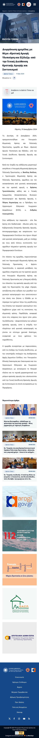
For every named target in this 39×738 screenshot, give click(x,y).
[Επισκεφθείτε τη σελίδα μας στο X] (10, 718)
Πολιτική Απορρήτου (19, 707)
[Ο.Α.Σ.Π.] (19, 603)
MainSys (31, 735)
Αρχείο (19, 687)
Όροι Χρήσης (19, 702)
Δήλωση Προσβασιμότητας (19, 697)
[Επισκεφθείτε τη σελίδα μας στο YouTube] (24, 718)
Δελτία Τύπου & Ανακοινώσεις (17, 11)
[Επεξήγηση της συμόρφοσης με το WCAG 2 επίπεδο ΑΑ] (19, 733)
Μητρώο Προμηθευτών (20, 692)
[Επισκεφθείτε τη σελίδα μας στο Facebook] (14, 718)
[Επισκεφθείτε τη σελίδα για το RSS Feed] (29, 718)
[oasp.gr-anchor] (19, 638)
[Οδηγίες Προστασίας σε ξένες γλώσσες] (19, 501)
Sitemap (19, 712)
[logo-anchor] (13, 670)
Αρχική (4, 11)
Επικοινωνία (19, 677)
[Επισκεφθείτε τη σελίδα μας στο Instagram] (19, 718)
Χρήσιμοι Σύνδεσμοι (19, 682)
